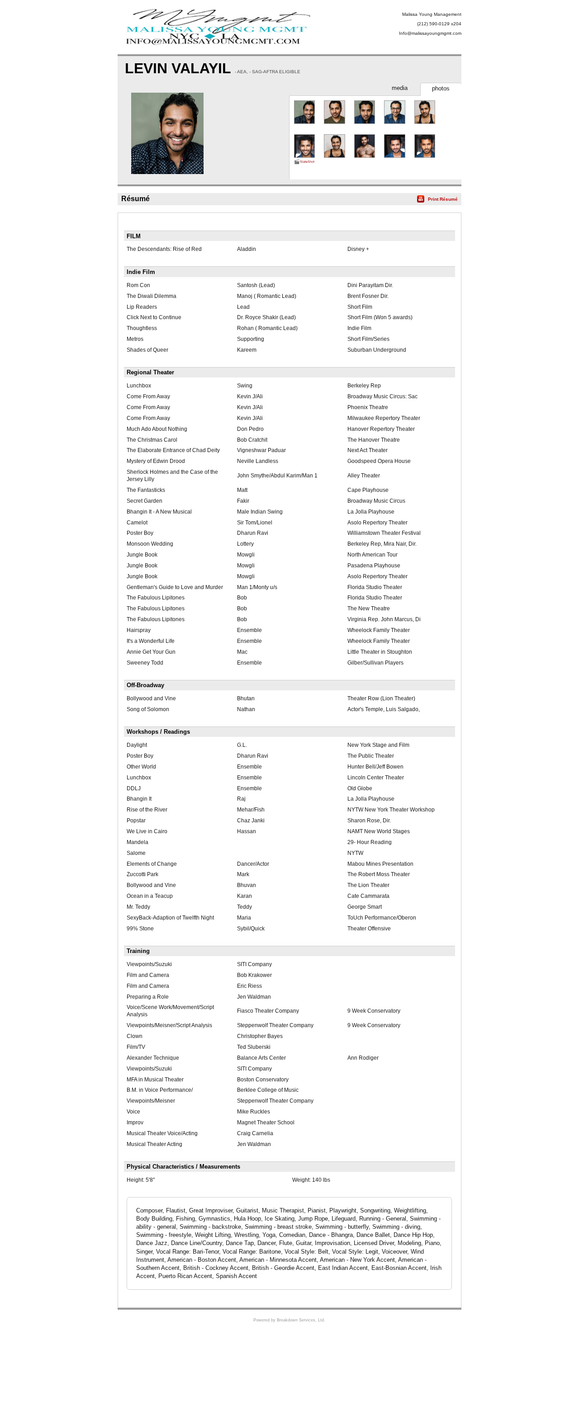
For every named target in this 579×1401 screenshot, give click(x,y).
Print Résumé (443, 199)
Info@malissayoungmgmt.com (430, 33)
